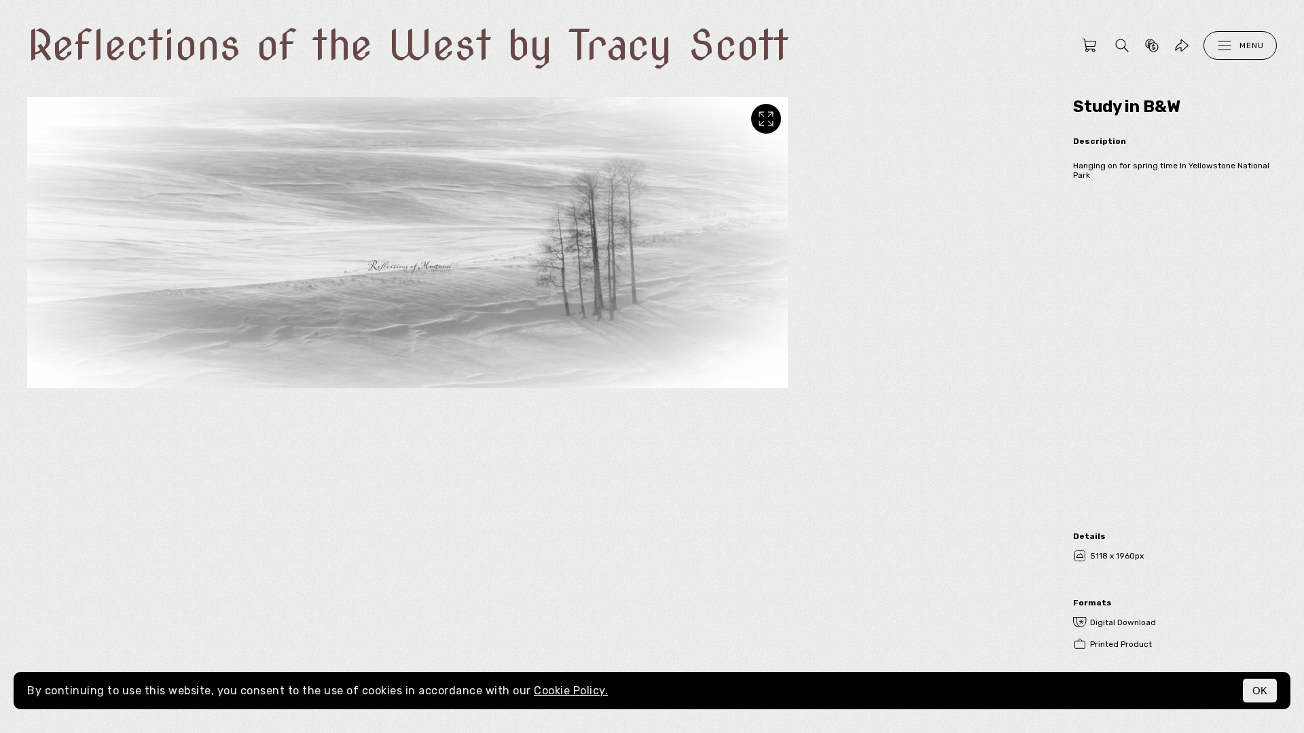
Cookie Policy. (571, 690)
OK (1259, 690)
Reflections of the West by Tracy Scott (408, 45)
